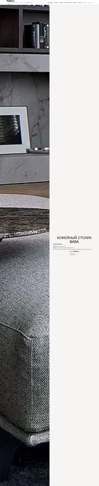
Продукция (50, 2)
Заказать (72, 254)
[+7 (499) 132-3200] (89, 2)
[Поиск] (86, 2)
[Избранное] (84, 2)
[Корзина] (91, 2)
